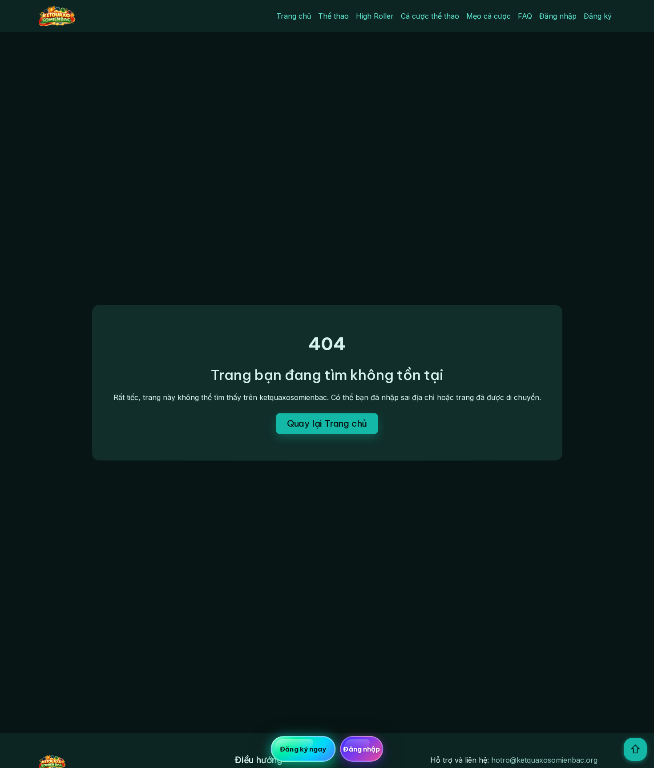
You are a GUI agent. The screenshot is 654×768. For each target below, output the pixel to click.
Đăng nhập (558, 16)
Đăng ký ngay (303, 749)
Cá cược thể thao (430, 16)
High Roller (375, 16)
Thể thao (333, 16)
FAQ (525, 16)
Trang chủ (293, 16)
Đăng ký (598, 16)
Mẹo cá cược (488, 16)
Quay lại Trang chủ (327, 423)
